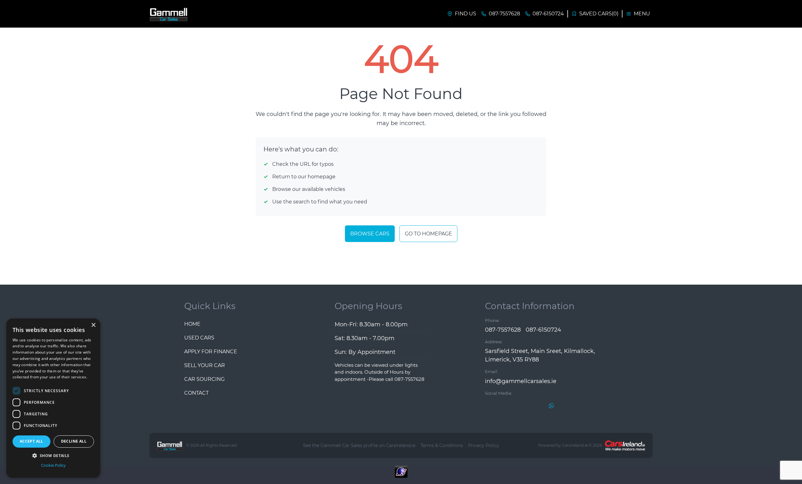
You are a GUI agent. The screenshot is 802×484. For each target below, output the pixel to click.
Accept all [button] (31, 441)
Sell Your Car (204, 365)
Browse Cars (369, 234)
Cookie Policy (53, 465)
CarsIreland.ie (575, 445)
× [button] (93, 325)
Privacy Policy (483, 445)
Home (192, 324)
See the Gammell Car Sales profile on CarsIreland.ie (359, 445)
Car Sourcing (204, 379)
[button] (53, 455)
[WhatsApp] (551, 405)
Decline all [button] (73, 441)
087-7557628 (503, 329)
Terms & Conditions (441, 445)
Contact (196, 393)
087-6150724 (543, 329)
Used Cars (199, 338)
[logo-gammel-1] (169, 13)
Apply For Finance (210, 352)
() (598, 14)
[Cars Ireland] (625, 445)
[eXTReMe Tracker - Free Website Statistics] (401, 475)
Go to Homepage (428, 234)
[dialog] (53, 398)
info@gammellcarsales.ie (520, 381)
